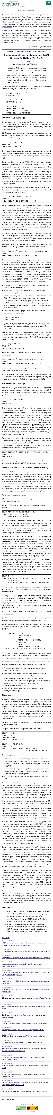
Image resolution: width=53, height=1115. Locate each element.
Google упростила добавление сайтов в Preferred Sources (22, 1042)
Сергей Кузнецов (44, 47)
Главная (23, 1104)
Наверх (30, 1104)
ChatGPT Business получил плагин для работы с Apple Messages (24, 1023)
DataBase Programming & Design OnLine (22, 52)
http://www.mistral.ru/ (39, 931)
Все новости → (47, 1095)
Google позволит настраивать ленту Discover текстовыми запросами (26, 958)
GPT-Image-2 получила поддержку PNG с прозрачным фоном (23, 1036)
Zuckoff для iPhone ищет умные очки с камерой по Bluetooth (23, 1030)
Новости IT (5, 938)
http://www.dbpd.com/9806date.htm (26, 64)
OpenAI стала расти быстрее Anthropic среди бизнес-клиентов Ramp (26, 951)
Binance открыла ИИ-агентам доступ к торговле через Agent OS (24, 1091)
